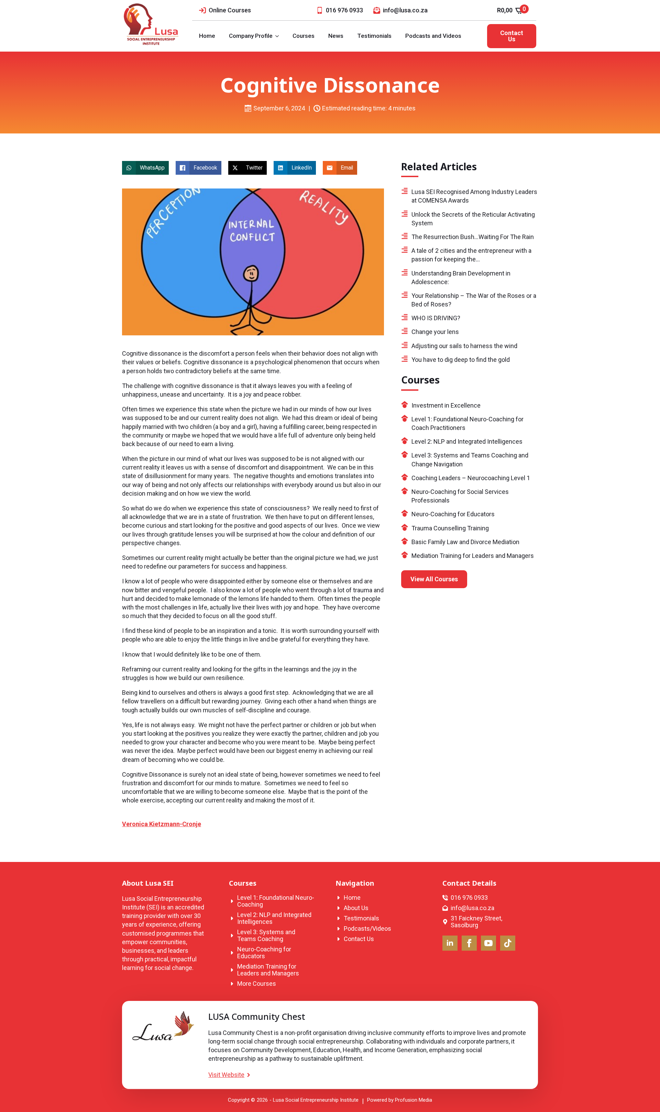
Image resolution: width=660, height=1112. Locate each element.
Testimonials (374, 35)
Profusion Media (413, 1100)
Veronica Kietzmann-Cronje (161, 824)
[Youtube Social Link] (488, 943)
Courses (304, 35)
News (335, 35)
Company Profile (251, 35)
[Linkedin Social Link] (450, 943)
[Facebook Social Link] (469, 943)
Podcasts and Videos (433, 35)
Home (207, 35)
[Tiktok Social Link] (507, 943)
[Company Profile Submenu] (279, 36)
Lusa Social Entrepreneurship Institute (316, 1100)
